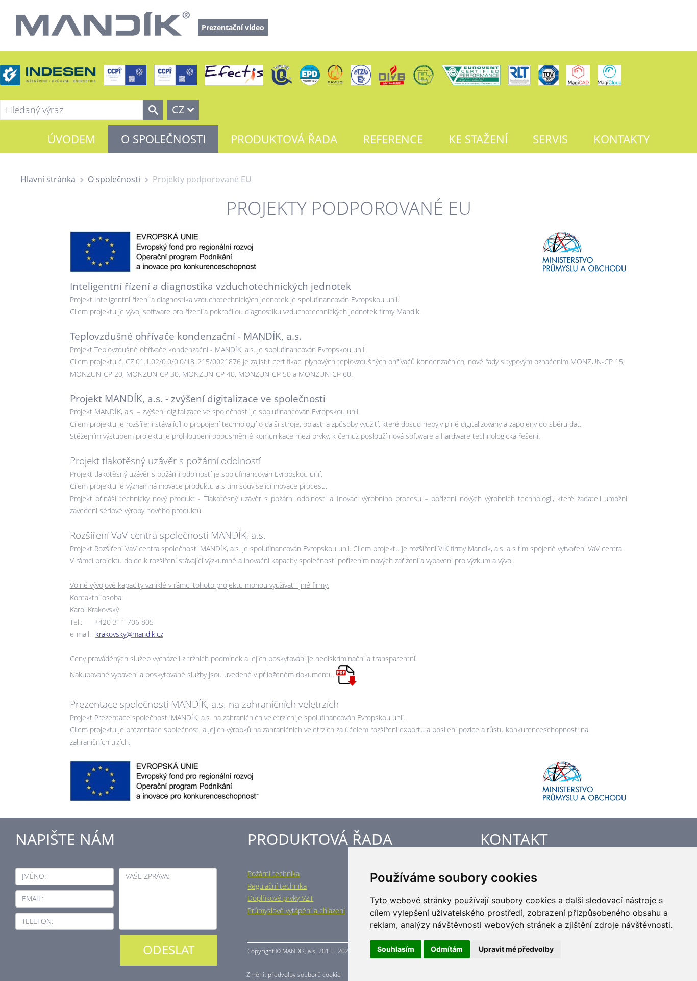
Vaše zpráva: (147, 876)
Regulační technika (277, 886)
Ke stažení (478, 138)
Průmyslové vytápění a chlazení (296, 910)
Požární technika (273, 873)
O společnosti (163, 138)
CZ (178, 109)
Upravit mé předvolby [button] (516, 949)
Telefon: (37, 921)
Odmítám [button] (447, 949)
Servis (550, 138)
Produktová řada (284, 138)
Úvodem (71, 138)
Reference (393, 138)
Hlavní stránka (48, 179)
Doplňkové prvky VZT (280, 898)
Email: (32, 898)
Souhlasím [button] (395, 949)
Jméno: (34, 876)
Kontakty (621, 138)
